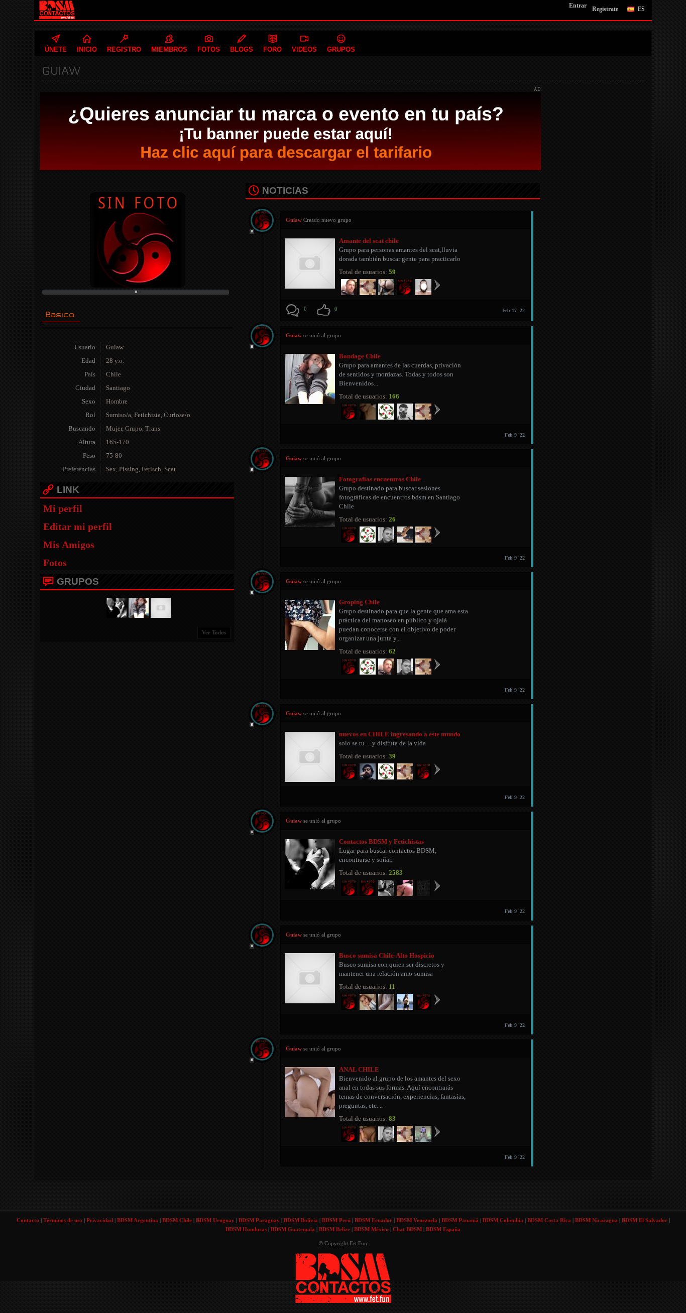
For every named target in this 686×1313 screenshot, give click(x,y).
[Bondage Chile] (137, 607)
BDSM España (443, 1229)
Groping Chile (359, 602)
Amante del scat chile (369, 240)
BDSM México (371, 1229)
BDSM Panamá (460, 1220)
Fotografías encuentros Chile (380, 479)
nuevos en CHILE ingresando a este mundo (400, 734)
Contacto (28, 1220)
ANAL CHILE (359, 1069)
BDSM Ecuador (373, 1220)
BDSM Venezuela (416, 1220)
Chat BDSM (407, 1229)
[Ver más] (437, 285)
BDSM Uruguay (215, 1220)
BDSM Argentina (137, 1220)
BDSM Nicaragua (596, 1220)
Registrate (605, 9)
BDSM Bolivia (301, 1220)
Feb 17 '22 (513, 310)
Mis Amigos (68, 544)
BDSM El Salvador (644, 1220)
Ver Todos (214, 632)
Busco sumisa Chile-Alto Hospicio (386, 955)
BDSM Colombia (503, 1220)
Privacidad (99, 1220)
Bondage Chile (360, 356)
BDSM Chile (177, 1220)
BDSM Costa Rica (549, 1220)
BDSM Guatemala (293, 1229)
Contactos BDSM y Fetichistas (381, 841)
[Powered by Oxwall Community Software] (343, 1277)
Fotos (55, 562)
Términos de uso (62, 1220)
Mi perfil (62, 508)
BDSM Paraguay (259, 1220)
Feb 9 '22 (515, 435)
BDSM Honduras (246, 1229)
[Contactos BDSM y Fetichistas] (115, 607)
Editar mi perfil (77, 526)
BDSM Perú (336, 1220)
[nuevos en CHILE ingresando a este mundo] (159, 607)
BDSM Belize (334, 1229)
